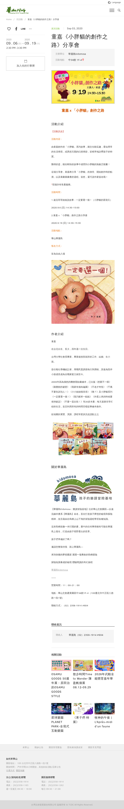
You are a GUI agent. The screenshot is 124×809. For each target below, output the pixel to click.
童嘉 (96, 414)
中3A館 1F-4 (75, 59)
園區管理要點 (55, 747)
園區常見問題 (94, 747)
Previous (56, 83)
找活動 (19, 19)
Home (9, 19)
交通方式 (10, 770)
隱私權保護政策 (75, 747)
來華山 (26, 747)
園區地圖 (20, 770)
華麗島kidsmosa (59, 569)
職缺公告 (39, 747)
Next (110, 83)
